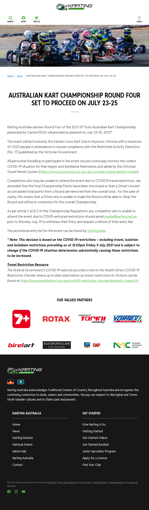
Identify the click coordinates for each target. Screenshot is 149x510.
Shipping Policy (117, 482)
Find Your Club (91, 465)
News (20, 75)
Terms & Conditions (67, 482)
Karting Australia (22, 458)
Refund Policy (101, 482)
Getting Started (22, 438)
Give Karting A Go (94, 424)
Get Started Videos (95, 438)
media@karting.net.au (120, 216)
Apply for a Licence (94, 458)
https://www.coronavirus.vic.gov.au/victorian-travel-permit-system (88, 172)
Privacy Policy (85, 482)
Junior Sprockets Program (99, 451)
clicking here (96, 231)
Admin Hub (19, 451)
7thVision (51, 482)
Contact (17, 465)
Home (10, 75)
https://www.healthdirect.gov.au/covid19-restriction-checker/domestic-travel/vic (79, 281)
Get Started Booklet (95, 445)
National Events (22, 445)
